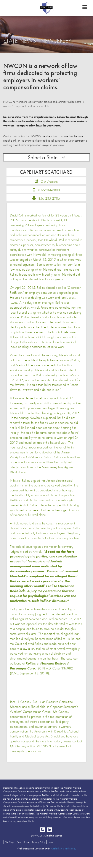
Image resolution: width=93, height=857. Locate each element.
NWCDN (46, 7)
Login (50, 842)
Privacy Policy (38, 842)
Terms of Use (23, 842)
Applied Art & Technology (63, 848)
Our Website (49, 181)
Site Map (9, 842)
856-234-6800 (49, 190)
